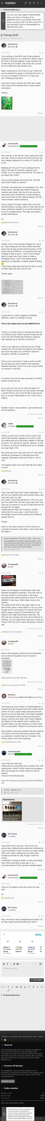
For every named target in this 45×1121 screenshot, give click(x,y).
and (10, 222)
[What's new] (34, 3)
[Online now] (5, 427)
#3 (43, 241)
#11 (43, 842)
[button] (2, 3)
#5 (43, 432)
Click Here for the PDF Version (14, 678)
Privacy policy (27, 1036)
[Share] (39, 53)
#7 (43, 573)
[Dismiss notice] (32, 1109)
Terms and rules (15, 1036)
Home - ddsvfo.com (12, 790)
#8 (43, 650)
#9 (43, 703)
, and (14, 685)
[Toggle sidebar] (42, 3)
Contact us (5, 1036)
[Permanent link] (41, 324)
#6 (43, 489)
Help (34, 1036)
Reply (41, 113)
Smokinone (6, 38)
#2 (43, 152)
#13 (42, 916)
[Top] (2, 1039)
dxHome (40, 1036)
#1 (43, 53)
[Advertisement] (22, 129)
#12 (42, 884)
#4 (43, 312)
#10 (42, 760)
